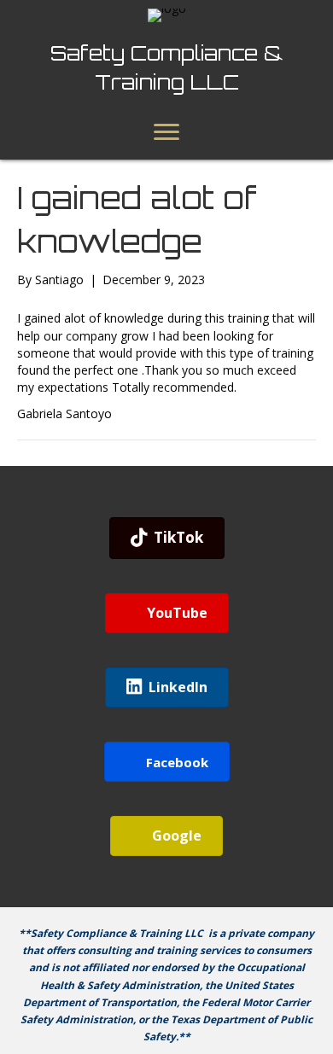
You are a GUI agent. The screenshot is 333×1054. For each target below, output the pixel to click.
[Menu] (166, 132)
